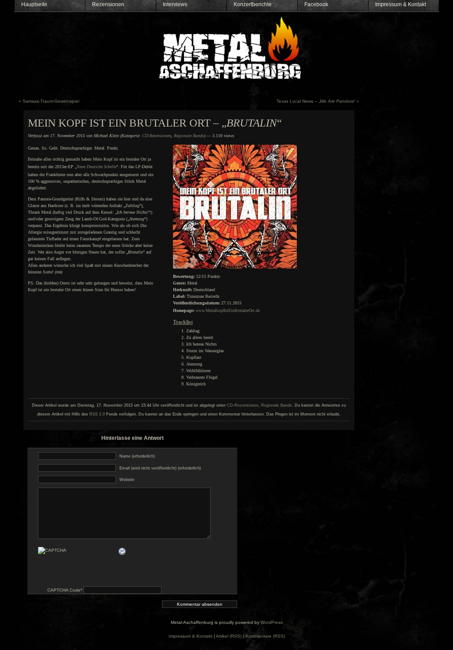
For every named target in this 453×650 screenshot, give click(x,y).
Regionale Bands (189, 135)
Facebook (316, 4)
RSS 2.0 (97, 414)
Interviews (175, 4)
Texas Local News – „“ (315, 101)
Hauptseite (34, 4)
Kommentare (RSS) (265, 636)
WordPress (272, 622)
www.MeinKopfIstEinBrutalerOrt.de (228, 310)
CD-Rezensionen (156, 135)
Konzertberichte (253, 4)
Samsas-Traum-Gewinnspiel (51, 101)
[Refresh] (122, 551)
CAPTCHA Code (64, 590)
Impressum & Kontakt (400, 4)
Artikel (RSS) (229, 636)
